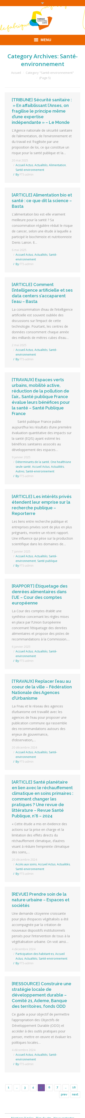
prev (64, 1094)
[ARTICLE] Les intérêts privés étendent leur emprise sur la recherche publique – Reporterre (42, 505)
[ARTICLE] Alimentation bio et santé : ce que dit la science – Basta (42, 200)
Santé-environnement (30, 170)
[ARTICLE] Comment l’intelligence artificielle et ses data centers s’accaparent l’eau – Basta (42, 293)
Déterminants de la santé (32, 462)
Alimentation (57, 165)
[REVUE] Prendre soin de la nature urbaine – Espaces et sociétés (40, 900)
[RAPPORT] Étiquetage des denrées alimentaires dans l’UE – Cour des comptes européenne (40, 594)
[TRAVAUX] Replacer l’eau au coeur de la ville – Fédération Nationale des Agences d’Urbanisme (42, 690)
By (25, 175)
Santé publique (47, 561)
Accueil (16, 73)
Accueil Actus (24, 165)
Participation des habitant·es (35, 954)
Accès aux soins (26, 864)
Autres (20, 471)
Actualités (40, 165)
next (75, 1094)
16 (74, 1087)
